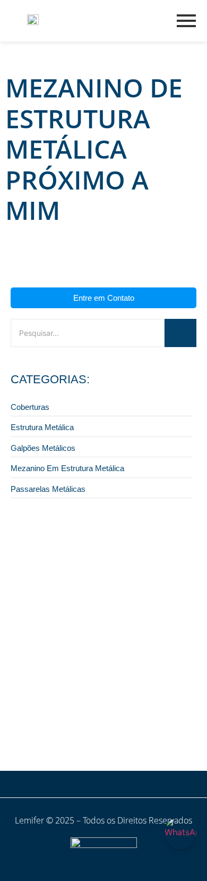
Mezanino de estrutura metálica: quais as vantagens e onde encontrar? (96, 721)
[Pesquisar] (180, 333)
